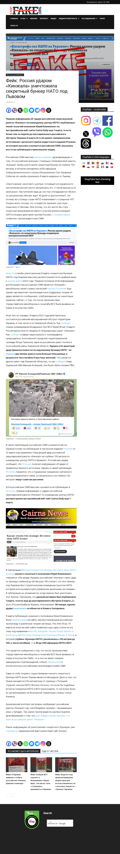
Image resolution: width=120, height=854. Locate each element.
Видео (53, 18)
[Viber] (14, 110)
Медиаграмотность (68, 18)
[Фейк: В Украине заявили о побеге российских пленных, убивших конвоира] (16, 764)
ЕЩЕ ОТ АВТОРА (50, 751)
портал (56, 288)
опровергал (12, 731)
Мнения (33, 18)
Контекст (44, 18)
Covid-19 (14, 25)
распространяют (43, 157)
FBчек (102, 18)
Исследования (88, 18)
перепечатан (54, 662)
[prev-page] (8, 795)
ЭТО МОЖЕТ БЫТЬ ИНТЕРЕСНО (23, 751)
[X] (20, 110)
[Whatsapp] (25, 110)
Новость (10, 273)
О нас (23, 18)
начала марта (15, 281)
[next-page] (12, 795)
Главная (14, 18)
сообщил (66, 323)
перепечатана (19, 619)
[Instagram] (43, 110)
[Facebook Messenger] (31, 110)
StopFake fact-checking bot (97, 181)
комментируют (62, 214)
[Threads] (48, 110)
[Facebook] (8, 110)
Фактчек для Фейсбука (15, 75)
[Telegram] (37, 110)
